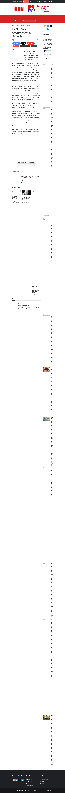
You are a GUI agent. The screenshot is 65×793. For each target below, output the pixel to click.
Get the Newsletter (38, 16)
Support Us (51, 16)
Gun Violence (23, 165)
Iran (17, 16)
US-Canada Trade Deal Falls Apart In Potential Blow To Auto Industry (52, 83)
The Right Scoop (29, 785)
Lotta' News (28, 783)
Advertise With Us (45, 779)
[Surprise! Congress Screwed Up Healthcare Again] (46, 514)
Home (14, 16)
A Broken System (22, 162)
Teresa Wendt (17, 39)
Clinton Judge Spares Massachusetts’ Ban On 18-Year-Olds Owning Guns (52, 389)
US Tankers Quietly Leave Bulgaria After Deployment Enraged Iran (15, 199)
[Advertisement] (48, 193)
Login (43, 781)
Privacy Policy (44, 783)
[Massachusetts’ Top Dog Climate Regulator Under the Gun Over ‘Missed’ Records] (26, 192)
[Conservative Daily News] (32, 8)
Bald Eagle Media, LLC (34, 790)
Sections (20, 16)
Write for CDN (45, 16)
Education (32, 162)
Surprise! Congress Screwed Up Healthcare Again (52, 481)
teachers (31, 165)
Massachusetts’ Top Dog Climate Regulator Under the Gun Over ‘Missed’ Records (26, 198)
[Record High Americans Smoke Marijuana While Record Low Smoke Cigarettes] (46, 717)
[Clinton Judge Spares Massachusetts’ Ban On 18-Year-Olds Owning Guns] (36, 237)
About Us (57, 16)
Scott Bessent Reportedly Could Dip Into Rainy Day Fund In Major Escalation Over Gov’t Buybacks (52, 647)
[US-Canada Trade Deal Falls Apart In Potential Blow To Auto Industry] (46, 66)
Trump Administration (28, 16)
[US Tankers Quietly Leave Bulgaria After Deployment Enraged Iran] (16, 192)
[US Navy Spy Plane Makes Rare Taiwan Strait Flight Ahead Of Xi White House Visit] (46, 419)
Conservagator (29, 779)
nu (19, 303)
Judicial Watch (29, 781)
